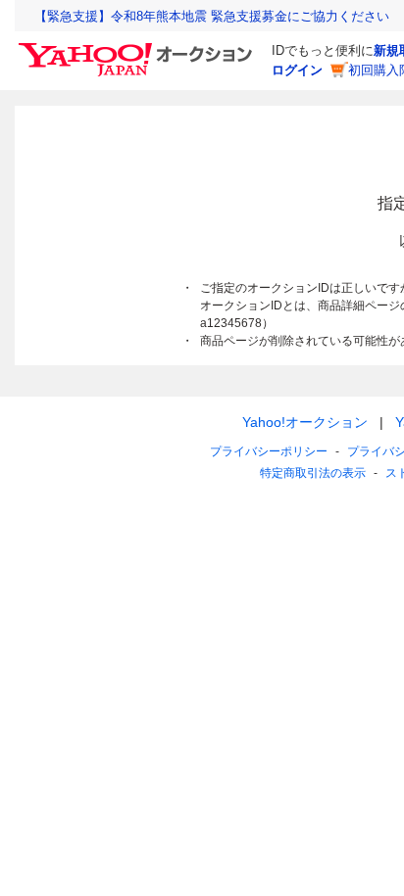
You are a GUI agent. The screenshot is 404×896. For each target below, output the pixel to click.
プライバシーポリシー (269, 451)
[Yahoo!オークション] (138, 48)
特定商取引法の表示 (313, 473)
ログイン (297, 70)
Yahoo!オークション (305, 422)
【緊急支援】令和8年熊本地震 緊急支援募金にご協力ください (211, 16)
